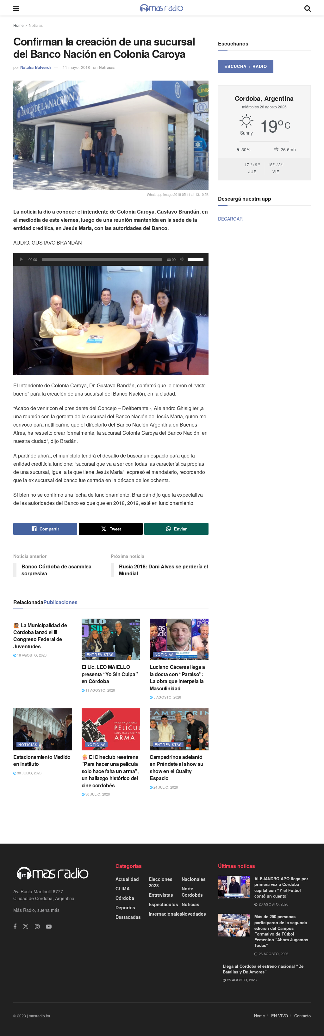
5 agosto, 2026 (167, 697)
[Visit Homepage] (162, 8)
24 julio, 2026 (165, 787)
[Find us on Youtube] (49, 926)
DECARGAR (230, 218)
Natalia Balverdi (35, 67)
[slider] (196, 258)
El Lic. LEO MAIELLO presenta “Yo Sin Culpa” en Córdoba (110, 674)
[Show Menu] (16, 7)
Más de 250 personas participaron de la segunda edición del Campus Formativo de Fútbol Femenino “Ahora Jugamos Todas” (281, 930)
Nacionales (194, 879)
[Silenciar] (181, 259)
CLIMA (122, 888)
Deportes (125, 907)
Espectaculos (163, 904)
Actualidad (127, 879)
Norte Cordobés (192, 891)
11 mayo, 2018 (76, 67)
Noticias (36, 25)
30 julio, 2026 (28, 772)
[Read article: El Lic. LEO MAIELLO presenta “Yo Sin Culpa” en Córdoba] (111, 640)
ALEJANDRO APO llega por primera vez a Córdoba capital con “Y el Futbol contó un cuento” (281, 887)
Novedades (194, 914)
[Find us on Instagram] (37, 926)
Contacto (302, 1016)
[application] (111, 259)
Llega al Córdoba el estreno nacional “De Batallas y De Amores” (263, 969)
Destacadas (128, 917)
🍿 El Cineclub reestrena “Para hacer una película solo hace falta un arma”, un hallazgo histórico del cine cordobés (110, 771)
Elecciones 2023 (160, 882)
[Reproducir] (21, 259)
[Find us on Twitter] (25, 926)
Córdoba (124, 898)
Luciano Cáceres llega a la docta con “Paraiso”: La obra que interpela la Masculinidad (177, 677)
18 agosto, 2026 (31, 654)
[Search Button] (307, 7)
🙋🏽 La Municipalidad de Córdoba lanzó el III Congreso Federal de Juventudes (40, 635)
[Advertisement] (162, 819)
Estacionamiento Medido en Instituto (42, 760)
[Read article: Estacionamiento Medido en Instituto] (42, 729)
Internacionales (165, 914)
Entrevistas (100, 654)
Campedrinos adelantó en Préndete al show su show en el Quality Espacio (176, 767)
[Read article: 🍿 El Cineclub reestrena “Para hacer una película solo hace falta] (111, 729)
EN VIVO (279, 1016)
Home (18, 25)
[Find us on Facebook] (14, 926)
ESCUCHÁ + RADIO (245, 66)
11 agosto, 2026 (99, 690)
